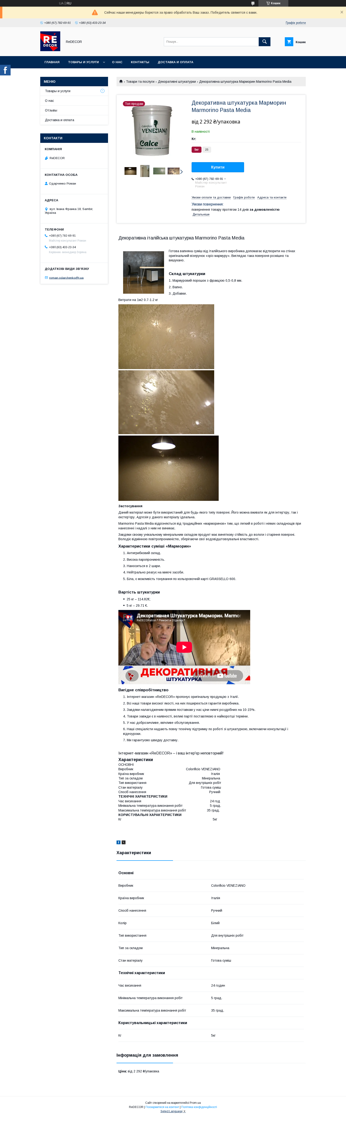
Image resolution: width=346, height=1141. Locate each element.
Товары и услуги (83, 62)
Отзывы (51, 110)
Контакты (140, 62)
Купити (218, 167)
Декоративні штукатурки (177, 81)
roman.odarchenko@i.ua (66, 277)
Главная (52, 62)
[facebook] (119, 843)
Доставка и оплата (175, 62)
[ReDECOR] (50, 50)
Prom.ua (195, 1102)
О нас (117, 62)
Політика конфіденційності (199, 1107)
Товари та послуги (140, 81)
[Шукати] (264, 41)
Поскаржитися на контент (162, 1107)
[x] (123, 843)
